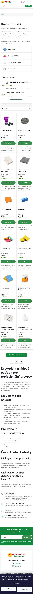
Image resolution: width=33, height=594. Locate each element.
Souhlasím (24, 589)
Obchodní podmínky (18, 573)
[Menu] (31, 2)
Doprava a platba (29, 573)
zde (27, 580)
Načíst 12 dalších (15, 355)
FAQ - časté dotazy (6, 573)
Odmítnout (8, 589)
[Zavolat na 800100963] (21, 2)
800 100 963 (18, 563)
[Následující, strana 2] (16, 362)
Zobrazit (25, 222)
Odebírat (27, 537)
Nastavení (16, 583)
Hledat (28, 6)
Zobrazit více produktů (16, 99)
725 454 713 (18, 566)
